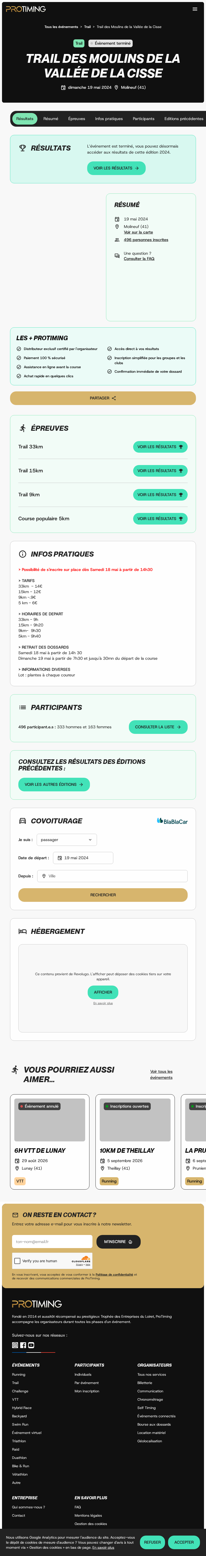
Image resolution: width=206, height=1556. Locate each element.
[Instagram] (15, 1345)
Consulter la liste (154, 727)
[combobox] (67, 840)
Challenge (20, 1391)
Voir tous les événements (161, 1074)
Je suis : (25, 839)
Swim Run (20, 1424)
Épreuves (76, 118)
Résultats (24, 118)
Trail (87, 26)
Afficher (103, 992)
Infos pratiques (109, 118)
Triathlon (19, 1441)
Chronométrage (150, 1399)
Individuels (83, 1374)
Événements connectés (156, 1416)
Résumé (50, 118)
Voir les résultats (112, 168)
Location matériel (151, 1432)
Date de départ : (33, 857)
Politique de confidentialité (114, 1275)
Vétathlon (20, 1474)
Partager (99, 398)
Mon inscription (87, 1391)
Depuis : (25, 876)
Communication (150, 1391)
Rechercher (103, 895)
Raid (15, 1449)
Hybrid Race (22, 1407)
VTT (15, 1399)
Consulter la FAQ (139, 258)
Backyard (19, 1416)
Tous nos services (151, 1374)
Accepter (184, 1542)
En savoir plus (103, 1003)
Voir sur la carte (138, 232)
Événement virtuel (26, 1432)
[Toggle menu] (195, 9)
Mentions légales (88, 1515)
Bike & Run (20, 1466)
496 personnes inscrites (146, 239)
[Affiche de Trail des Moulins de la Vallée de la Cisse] (55, 257)
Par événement (87, 1382)
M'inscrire (115, 1241)
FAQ (78, 1507)
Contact (18, 1515)
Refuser (152, 1542)
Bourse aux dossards (154, 1424)
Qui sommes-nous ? (28, 1507)
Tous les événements (61, 26)
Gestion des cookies (91, 1523)
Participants (143, 118)
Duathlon (19, 1457)
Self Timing (146, 1407)
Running (18, 1374)
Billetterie (144, 1382)
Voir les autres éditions (51, 784)
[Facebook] (23, 1345)
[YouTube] (31, 1345)
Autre (16, 1482)
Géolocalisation (149, 1441)
